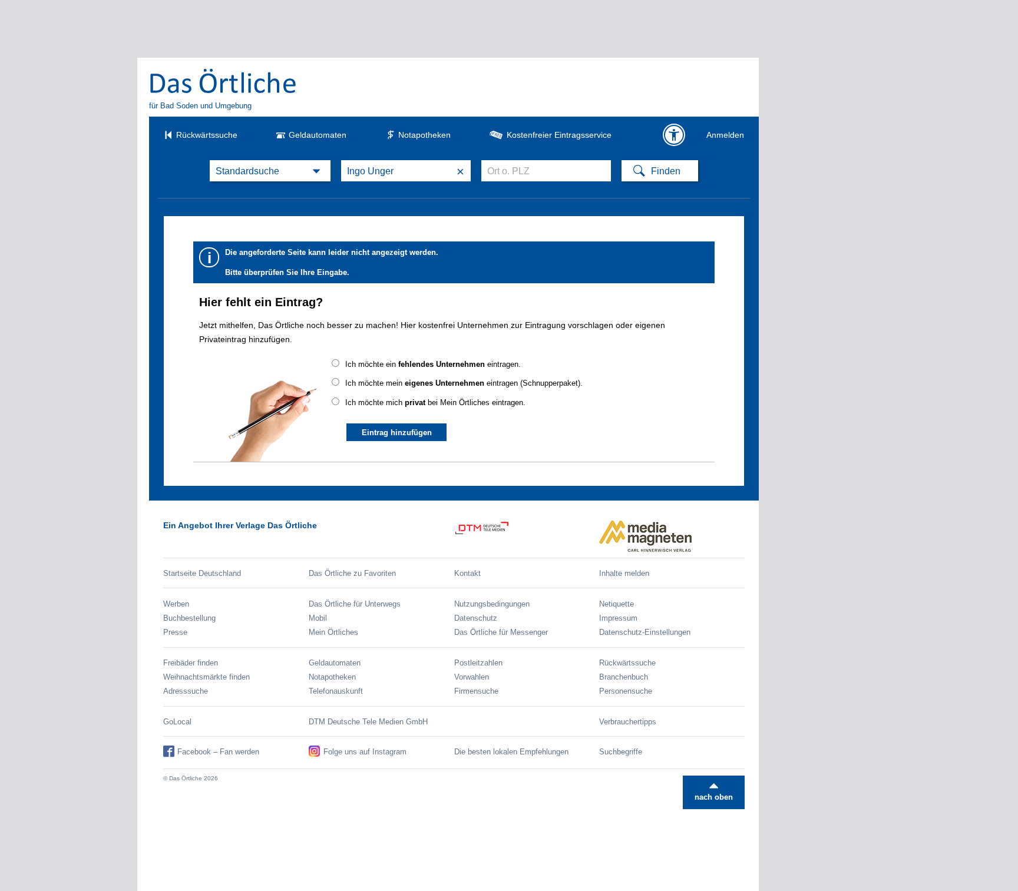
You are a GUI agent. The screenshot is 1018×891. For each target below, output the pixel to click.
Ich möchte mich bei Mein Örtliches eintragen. (435, 402)
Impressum (618, 618)
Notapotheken (424, 135)
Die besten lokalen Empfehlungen (511, 751)
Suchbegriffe (620, 751)
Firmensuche (476, 691)
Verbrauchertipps (627, 721)
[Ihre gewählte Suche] (270, 170)
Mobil (318, 618)
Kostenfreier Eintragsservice (559, 135)
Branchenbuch (623, 677)
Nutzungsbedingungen (492, 603)
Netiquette (616, 603)
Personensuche (625, 691)
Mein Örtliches (333, 632)
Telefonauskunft (336, 691)
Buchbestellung (189, 618)
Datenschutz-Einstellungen (644, 632)
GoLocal (177, 721)
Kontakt (467, 573)
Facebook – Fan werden (218, 751)
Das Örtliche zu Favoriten (352, 573)
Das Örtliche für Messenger (501, 632)
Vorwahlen (471, 677)
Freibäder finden (190, 662)
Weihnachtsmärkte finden (206, 677)
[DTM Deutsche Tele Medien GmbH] (527, 536)
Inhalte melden (624, 573)
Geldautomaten (317, 135)
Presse (175, 632)
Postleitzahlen (478, 662)
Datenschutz (475, 618)
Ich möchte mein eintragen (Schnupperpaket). (464, 383)
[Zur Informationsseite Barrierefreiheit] (674, 135)
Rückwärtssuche (206, 135)
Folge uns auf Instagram (364, 751)
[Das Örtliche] (223, 80)
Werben (176, 603)
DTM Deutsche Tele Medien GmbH (368, 721)
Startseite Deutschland (202, 573)
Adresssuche (185, 691)
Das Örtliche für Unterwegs (355, 603)
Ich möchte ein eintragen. (433, 364)
